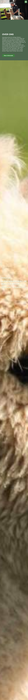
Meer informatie (8, 55)
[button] (26, 2)
